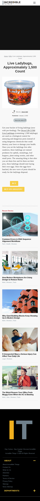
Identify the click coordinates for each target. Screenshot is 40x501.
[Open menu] (35, 3)
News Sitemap (8, 487)
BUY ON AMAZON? (13, 189)
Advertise (6, 473)
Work (3, 282)
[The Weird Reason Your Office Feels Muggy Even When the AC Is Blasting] (20, 378)
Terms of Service (8, 478)
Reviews (14, 244)
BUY (14, 183)
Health (8, 244)
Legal (4, 359)
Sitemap (5, 484)
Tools (14, 282)
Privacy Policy (7, 481)
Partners (6, 475)
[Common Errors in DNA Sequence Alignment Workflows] (20, 224)
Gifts (10, 56)
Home (6, 56)
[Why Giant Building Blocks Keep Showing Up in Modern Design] (20, 301)
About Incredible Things (11, 464)
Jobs (8, 397)
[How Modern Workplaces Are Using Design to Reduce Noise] (20, 263)
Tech (3, 244)
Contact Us (6, 467)
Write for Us (7, 470)
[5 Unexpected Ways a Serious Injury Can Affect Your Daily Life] (20, 339)
